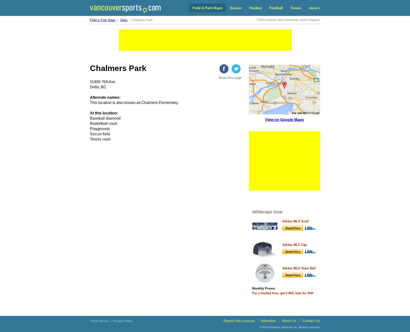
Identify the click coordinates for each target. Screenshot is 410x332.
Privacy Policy (123, 321)
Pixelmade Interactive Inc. (283, 327)
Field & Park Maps (207, 8)
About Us (289, 321)
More (313, 8)
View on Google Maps (284, 120)
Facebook (223, 68)
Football (276, 8)
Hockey (255, 8)
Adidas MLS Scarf (295, 221)
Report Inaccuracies (239, 321)
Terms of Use (99, 321)
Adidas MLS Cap (294, 245)
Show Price (292, 228)
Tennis (295, 8)
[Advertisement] (205, 40)
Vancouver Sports (125, 9)
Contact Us (311, 321)
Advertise (268, 321)
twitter (236, 68)
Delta (123, 20)
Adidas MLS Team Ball (299, 268)
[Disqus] (166, 219)
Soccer (236, 8)
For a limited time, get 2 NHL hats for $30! (282, 293)
